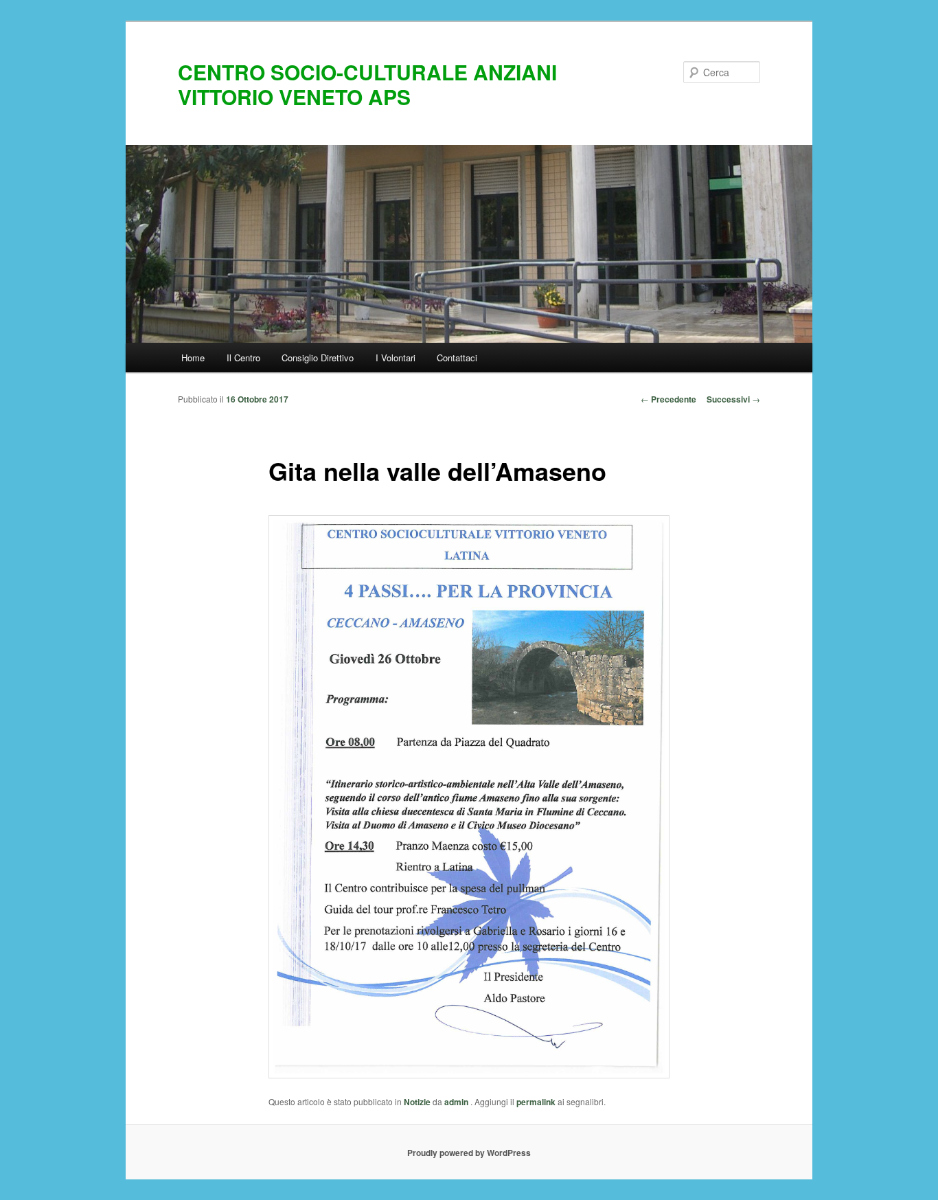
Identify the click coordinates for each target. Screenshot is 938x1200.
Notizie (417, 1102)
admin (457, 1102)
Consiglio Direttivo (318, 357)
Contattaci (457, 357)
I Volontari (395, 357)
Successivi (733, 399)
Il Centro (243, 357)
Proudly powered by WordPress (469, 1152)
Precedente (668, 399)
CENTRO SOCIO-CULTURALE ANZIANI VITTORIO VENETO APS (367, 84)
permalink (536, 1102)
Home (193, 357)
